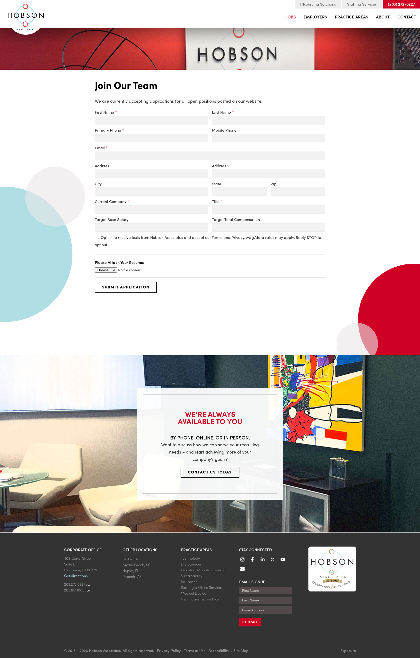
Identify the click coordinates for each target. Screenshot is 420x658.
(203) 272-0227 (401, 4)
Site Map (240, 650)
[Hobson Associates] (26, 14)
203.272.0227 (74, 584)
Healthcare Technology (200, 598)
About (383, 17)
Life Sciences (191, 563)
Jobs (291, 17)
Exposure (348, 650)
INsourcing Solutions (318, 4)
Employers (315, 17)
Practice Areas (351, 17)
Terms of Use (194, 650)
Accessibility (219, 650)
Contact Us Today (210, 471)
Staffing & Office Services (201, 587)
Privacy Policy (169, 650)
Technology (190, 558)
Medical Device (193, 593)
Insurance (189, 581)
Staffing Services (362, 4)
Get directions (76, 575)
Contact (406, 17)
